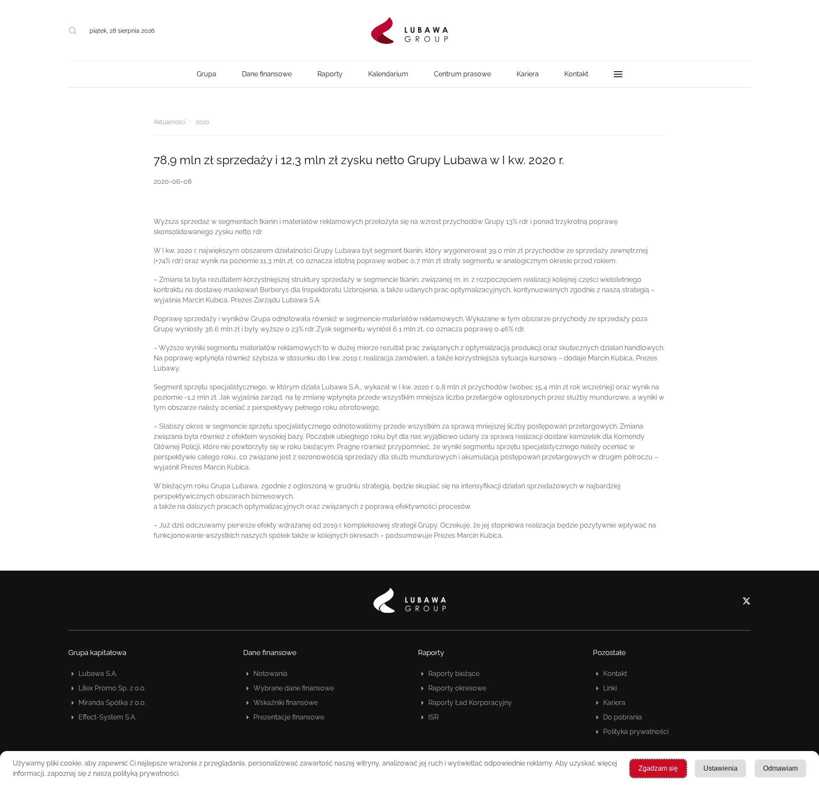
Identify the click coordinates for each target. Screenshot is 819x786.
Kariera (614, 703)
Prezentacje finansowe (288, 717)
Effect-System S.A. (107, 717)
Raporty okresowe (457, 688)
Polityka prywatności (635, 732)
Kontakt (576, 74)
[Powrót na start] (409, 30)
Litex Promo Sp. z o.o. (112, 688)
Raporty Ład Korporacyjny (470, 703)
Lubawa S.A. (97, 674)
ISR (433, 717)
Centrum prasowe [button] (462, 74)
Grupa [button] (206, 74)
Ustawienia (720, 768)
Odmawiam (780, 768)
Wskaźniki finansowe (285, 703)
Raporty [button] (330, 74)
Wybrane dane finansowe (293, 688)
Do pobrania (622, 717)
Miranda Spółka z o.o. (112, 703)
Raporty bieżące (453, 674)
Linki (610, 688)
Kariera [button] (528, 74)
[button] (72, 30)
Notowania (270, 674)
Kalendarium (388, 74)
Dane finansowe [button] (267, 74)
